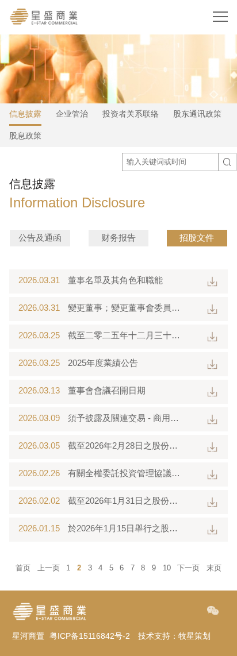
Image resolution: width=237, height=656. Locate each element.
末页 (214, 568)
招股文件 (196, 237)
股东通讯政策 (197, 113)
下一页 (188, 568)
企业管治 (72, 113)
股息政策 (25, 135)
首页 (23, 568)
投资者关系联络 (130, 113)
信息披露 (25, 113)
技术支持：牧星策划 (174, 635)
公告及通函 (40, 237)
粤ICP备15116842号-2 (89, 635)
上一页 (48, 568)
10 (167, 568)
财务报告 (118, 237)
